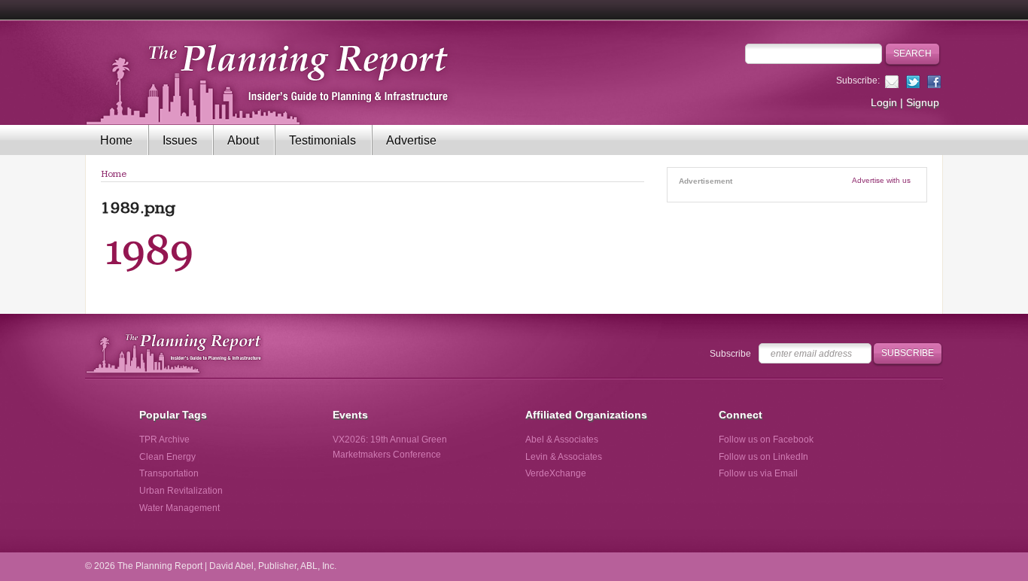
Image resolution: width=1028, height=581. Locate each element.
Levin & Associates (563, 457)
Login (884, 102)
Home (116, 140)
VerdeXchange (555, 473)
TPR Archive (164, 439)
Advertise (411, 140)
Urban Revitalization (181, 490)
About (243, 140)
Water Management (179, 508)
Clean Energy (167, 457)
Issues (180, 140)
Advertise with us (881, 180)
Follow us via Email (758, 473)
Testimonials (322, 140)
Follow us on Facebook (766, 439)
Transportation (169, 473)
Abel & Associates (561, 439)
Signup (922, 102)
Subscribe (730, 353)
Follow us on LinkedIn (763, 457)
